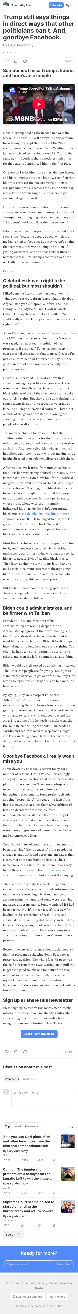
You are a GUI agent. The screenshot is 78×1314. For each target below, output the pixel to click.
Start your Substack (29, 1296)
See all (10, 1234)
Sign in (70, 5)
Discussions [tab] (32, 1126)
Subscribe (56, 5)
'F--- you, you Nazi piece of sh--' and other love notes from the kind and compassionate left (28, 1141)
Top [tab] (7, 1126)
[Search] (71, 1126)
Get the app (57, 1296)
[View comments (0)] (16, 61)
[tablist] (19, 1079)
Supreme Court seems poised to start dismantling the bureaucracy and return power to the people (29, 1206)
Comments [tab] (12, 1079)
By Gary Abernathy (15, 1151)
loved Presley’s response (58, 333)
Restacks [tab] (28, 1079)
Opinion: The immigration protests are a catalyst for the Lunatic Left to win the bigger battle (26, 1174)
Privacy (42, 1283)
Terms (53, 1283)
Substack (20, 1306)
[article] (39, 1148)
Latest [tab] (17, 1126)
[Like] (7, 61)
